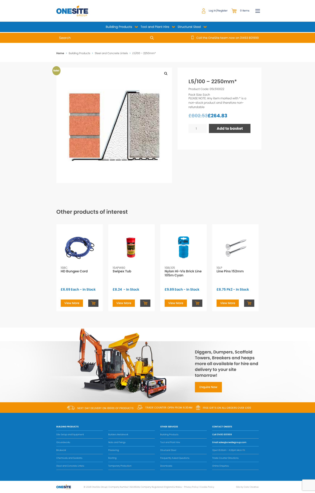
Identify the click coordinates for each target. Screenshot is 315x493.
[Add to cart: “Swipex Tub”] (145, 303)
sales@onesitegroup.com (232, 442)
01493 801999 (224, 434)
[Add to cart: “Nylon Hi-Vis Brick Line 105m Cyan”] (197, 303)
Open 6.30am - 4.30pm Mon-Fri (228, 450)
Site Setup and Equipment (70, 434)
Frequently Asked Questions (174, 457)
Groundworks (63, 442)
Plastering (113, 450)
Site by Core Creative (247, 486)
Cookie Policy (207, 486)
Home (60, 53)
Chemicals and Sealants (69, 457)
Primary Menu (257, 11)
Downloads (166, 465)
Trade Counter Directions (225, 457)
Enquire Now (208, 387)
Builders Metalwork (118, 434)
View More (71, 303)
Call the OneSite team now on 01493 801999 (227, 37)
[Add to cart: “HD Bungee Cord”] (93, 303)
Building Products (119, 27)
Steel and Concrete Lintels (111, 53)
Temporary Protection (119, 465)
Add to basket (230, 128)
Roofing (112, 457)
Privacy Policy (191, 486)
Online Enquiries (220, 465)
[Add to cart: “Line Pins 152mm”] (249, 303)
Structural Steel (189, 27)
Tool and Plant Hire (155, 27)
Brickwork (61, 450)
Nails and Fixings (117, 442)
